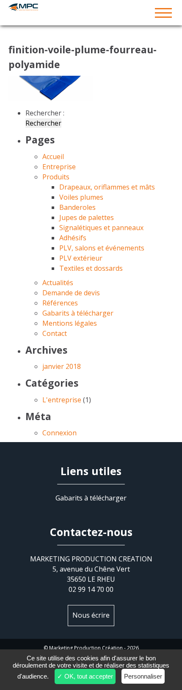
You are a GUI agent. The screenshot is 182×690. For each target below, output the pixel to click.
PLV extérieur (80, 258)
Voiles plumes (81, 197)
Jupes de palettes (86, 217)
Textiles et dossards (91, 268)
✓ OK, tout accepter (85, 676)
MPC (91, 12)
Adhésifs (72, 237)
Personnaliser (143, 676)
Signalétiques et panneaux (101, 227)
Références (60, 303)
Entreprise (59, 166)
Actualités (57, 282)
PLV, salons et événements (101, 248)
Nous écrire (91, 615)
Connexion (59, 432)
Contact (54, 333)
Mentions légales (69, 323)
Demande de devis (71, 292)
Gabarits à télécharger (77, 313)
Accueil (53, 156)
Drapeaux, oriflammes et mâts (107, 187)
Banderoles (77, 207)
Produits (55, 176)
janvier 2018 (61, 366)
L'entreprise (61, 399)
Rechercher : (44, 113)
